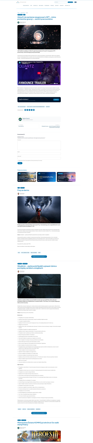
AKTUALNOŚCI (20, 14)
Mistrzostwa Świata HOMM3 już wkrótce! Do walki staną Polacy (38, 423)
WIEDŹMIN (38, 409)
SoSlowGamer (22, 193)
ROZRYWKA (19, 263)
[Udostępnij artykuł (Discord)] (34, 110)
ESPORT (57, 5)
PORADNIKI (47, 5)
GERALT (19, 409)
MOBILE (52, 5)
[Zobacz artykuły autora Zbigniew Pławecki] (18, 22)
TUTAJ (29, 243)
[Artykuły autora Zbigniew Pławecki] (20, 119)
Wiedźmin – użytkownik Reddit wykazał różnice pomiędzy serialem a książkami (35, 234)
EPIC (19, 252)
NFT (29, 55)
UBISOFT (48, 106)
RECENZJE (41, 5)
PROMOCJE (67, 5)
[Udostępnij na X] (32, 110)
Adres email (19, 156)
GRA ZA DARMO (34, 252)
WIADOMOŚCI (26, 5)
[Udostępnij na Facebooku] (25, 110)
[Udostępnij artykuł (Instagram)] (27, 110)
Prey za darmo (23, 190)
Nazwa (18, 151)
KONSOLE (35, 5)
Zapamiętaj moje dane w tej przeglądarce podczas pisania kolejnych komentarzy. (30, 160)
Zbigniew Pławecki (23, 22)
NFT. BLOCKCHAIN (21, 106)
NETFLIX (24, 409)
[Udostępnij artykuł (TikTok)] (29, 110)
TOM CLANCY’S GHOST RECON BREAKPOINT (36, 106)
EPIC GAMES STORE (25, 252)
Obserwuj (56, 99)
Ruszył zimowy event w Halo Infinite (27, 312)
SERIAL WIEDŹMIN (30, 409)
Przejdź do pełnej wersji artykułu (38, 256)
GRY (31, 5)
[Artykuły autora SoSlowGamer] (18, 194)
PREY (39, 252)
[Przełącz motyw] (75, 2)
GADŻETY (62, 5)
